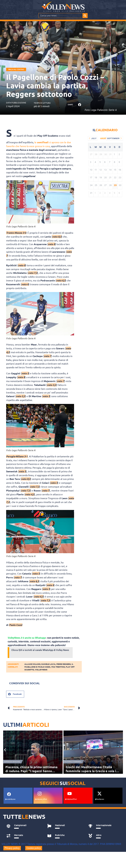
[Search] (85, 15)
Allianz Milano (32, 664)
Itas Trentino (58, 667)
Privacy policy (12, 848)
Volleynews (41, 669)
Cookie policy (33, 848)
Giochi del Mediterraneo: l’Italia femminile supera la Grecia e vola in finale (92, 771)
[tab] (23, 826)
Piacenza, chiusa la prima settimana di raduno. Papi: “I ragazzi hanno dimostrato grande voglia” (31, 771)
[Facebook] (9, 794)
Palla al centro (16, 69)
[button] (79, 104)
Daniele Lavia (48, 664)
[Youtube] (69, 793)
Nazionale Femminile (72, 761)
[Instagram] (39, 793)
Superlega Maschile (12, 761)
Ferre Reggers (63, 664)
